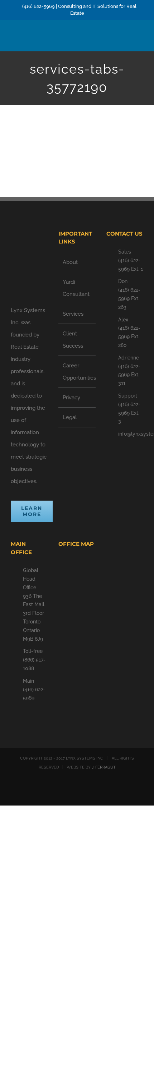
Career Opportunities (77, 371)
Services (73, 314)
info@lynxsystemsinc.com (130, 434)
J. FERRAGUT (104, 767)
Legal (70, 417)
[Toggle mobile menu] (140, 40)
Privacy (71, 397)
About (70, 262)
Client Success (73, 339)
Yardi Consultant (76, 288)
